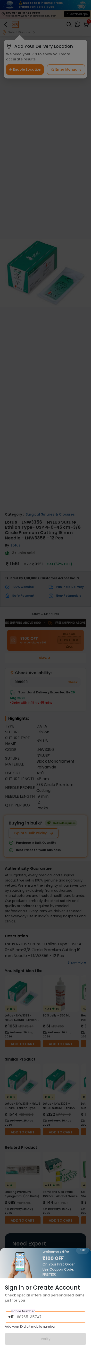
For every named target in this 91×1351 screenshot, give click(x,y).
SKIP (82, 1250)
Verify (45, 1338)
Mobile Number (23, 1311)
